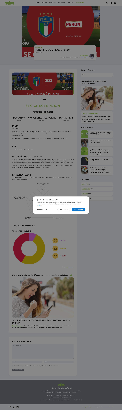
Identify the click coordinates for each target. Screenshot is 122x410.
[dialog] (61, 205)
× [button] (86, 198)
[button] (42, 209)
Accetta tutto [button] (78, 209)
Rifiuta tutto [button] (64, 209)
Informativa (39, 205)
